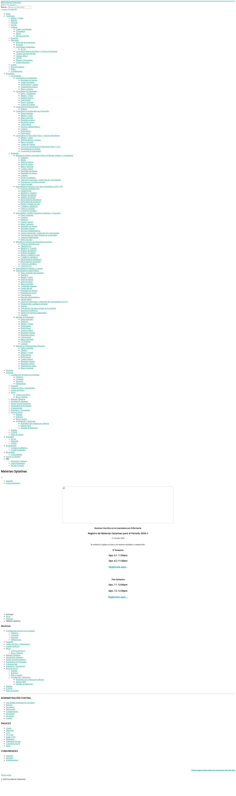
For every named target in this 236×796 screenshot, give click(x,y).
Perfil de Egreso (27, 164)
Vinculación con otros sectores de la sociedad (38, 308)
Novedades (10, 452)
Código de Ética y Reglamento (23, 388)
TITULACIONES (13, 457)
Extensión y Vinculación (20, 410)
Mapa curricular (27, 89)
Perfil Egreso (26, 100)
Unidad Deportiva (23, 62)
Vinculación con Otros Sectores (33, 182)
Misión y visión (27, 116)
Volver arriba (6, 775)
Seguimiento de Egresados (21, 406)
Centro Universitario (24, 29)
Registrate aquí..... (118, 596)
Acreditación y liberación (25, 421)
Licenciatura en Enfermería (26, 78)
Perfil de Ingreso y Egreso (31, 140)
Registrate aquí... (118, 566)
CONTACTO (26, 266)
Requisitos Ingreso (28, 333)
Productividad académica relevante (34, 304)
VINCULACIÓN (28, 209)
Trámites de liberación (29, 428)
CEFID (19, 58)
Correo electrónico (13, 483)
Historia (14, 20)
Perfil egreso (25, 133)
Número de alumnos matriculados (34, 313)
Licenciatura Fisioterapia (25, 47)
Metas (13, 69)
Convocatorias (16, 454)
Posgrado (19, 45)
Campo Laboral (27, 169)
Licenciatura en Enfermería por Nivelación (32, 111)
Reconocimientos (17, 67)
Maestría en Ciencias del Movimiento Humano (34, 242)
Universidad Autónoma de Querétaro (20, 703)
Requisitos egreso (27, 122)
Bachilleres (10, 714)
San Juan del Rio (22, 36)
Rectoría (9, 705)
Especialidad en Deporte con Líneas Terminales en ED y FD (39, 186)
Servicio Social (16, 412)
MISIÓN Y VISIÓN (29, 193)
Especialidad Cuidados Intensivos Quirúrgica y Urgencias (38, 213)
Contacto (24, 129)
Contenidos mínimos (29, 286)
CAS (8, 733)
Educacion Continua (19, 461)
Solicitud (19, 417)
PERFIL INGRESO (28, 195)
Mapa (8, 746)
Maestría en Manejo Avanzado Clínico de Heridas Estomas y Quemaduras (44, 155)
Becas (13, 392)
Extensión (10, 437)
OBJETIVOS (26, 191)
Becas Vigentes (22, 397)
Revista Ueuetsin (17, 466)
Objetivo (24, 350)
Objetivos (24, 158)
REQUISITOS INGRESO (31, 200)
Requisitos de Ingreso (29, 171)
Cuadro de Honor (17, 390)
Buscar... (4, 7)
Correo (8, 728)
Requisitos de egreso (29, 293)
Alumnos (9, 372)
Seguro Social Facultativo (21, 403)
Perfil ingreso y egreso (29, 85)
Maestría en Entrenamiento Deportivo (30, 346)
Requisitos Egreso (28, 229)
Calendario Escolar (13, 741)
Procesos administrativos (30, 127)
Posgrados (15, 153)
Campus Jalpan (22, 56)
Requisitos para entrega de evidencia (35, 423)
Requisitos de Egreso (29, 173)
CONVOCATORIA (29, 211)
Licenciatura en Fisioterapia (26, 91)
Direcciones (10, 709)
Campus (14, 27)
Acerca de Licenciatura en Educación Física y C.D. (40, 147)
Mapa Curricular (27, 102)
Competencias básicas (29, 87)
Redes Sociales (26, 184)
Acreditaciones (16, 71)
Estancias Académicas (29, 310)
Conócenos (10, 16)
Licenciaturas (16, 76)
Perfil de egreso (27, 282)
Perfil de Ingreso (27, 98)
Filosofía (14, 23)
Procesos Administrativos (30, 231)
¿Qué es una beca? (23, 395)
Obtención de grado (28, 366)
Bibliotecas (10, 739)
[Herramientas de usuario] (2, 477)
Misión (23, 160)
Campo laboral (26, 288)
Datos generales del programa (32, 273)
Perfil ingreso (26, 131)
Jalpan (18, 34)
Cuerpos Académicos (19, 448)
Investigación (11, 446)
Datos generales (27, 113)
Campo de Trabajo (28, 104)
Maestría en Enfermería (25, 317)
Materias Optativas (18, 399)
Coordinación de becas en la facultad (25, 375)
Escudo (14, 25)
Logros (13, 65)
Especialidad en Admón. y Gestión (29, 268)
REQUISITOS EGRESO (31, 202)
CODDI (14, 432)
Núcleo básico (26, 299)
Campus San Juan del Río (26, 54)
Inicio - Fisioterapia (28, 93)
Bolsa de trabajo (17, 434)
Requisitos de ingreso (29, 80)
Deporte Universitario (24, 60)
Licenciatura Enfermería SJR (27, 107)
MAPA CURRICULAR (30, 204)
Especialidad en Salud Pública (27, 271)
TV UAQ (10, 735)
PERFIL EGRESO (28, 198)
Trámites (19, 415)
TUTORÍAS (26, 341)
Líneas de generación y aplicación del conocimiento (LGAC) (44, 302)
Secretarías (10, 707)
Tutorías (24, 306)
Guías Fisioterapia (18, 463)
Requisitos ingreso (28, 120)
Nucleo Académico (28, 178)
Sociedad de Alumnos (19, 401)
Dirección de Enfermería (25, 42)
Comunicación (16, 408)
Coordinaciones (12, 711)
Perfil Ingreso (26, 326)
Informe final (26, 426)
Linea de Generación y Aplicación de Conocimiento (41, 180)
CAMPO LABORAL (29, 206)
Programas (10, 73)
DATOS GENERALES (30, 189)
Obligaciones (21, 384)
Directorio (15, 40)
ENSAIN (14, 441)
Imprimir (9, 481)
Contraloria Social (13, 744)
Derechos (19, 381)
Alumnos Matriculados (29, 237)
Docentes (14, 38)
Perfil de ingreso (27, 279)
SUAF (23, 49)
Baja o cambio (21, 419)
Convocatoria (26, 124)
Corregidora (20, 31)
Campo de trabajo (27, 82)
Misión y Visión (17, 18)
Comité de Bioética (18, 450)
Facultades (10, 716)
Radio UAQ (10, 737)
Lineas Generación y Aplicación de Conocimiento (40, 233)
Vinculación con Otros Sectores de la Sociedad (39, 235)
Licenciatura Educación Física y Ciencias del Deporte (36, 51)
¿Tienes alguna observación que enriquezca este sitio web (213, 770)
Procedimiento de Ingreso (30, 149)
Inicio (8, 14)
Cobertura (19, 379)
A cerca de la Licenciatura (31, 151)
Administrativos (12, 760)
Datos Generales (27, 215)
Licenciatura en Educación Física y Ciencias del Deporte (38, 135)
